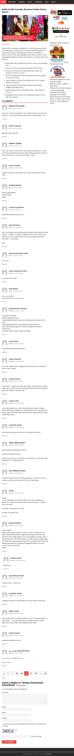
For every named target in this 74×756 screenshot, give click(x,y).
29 (21, 673)
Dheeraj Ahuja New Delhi (18, 253)
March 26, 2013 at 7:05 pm (15, 108)
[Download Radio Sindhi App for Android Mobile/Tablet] (65, 14)
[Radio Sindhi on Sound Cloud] (61, 23)
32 (36, 673)
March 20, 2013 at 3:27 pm (15, 187)
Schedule (22, 2)
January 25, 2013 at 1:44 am (16, 525)
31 (31, 673)
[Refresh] (16, 730)
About (53, 2)
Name (4, 707)
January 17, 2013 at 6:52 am (16, 613)
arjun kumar (13, 341)
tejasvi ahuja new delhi (18, 271)
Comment (5, 692)
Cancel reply (21, 685)
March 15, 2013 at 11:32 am (16, 273)
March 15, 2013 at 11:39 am (16, 255)
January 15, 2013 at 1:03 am (16, 653)
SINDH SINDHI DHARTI (17, 443)
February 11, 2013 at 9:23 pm (17, 560)
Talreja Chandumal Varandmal (22, 684)
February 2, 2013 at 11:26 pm (16, 427)
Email (4, 712)
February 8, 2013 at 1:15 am (16, 381)
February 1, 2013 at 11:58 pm (16, 445)
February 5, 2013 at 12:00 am (16, 403)
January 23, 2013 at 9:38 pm (16, 595)
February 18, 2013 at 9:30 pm (16, 343)
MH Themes (48, 754)
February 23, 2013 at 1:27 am (16, 311)
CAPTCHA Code (36, 736)
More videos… (6, 44)
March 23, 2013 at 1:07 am (15, 168)
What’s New (12, 2)
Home (3, 2)
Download (38, 2)
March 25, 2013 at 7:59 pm (15, 128)
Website (4, 718)
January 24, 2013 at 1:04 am (16, 578)
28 (17, 673)
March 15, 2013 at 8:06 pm (15, 227)
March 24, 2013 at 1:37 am (15, 146)
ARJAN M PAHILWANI (17, 106)
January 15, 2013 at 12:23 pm (16, 635)
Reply (5, 119)
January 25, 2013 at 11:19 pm (16, 493)
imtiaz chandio (14, 165)
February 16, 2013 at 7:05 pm (16, 361)
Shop (46, 2)
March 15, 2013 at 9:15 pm (15, 209)
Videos (30, 2)
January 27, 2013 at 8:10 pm (16, 473)
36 (45, 673)
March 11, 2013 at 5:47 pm (15, 291)
